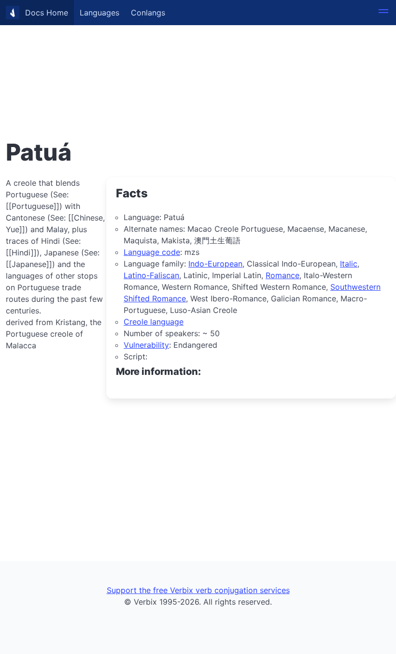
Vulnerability (146, 345)
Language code (152, 252)
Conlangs (148, 12)
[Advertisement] (198, 67)
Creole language (154, 322)
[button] (383, 12)
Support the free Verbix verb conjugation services (198, 590)
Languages (99, 12)
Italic (348, 263)
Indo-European (215, 263)
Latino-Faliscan (151, 275)
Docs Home (46, 12)
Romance (282, 275)
